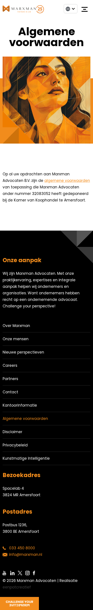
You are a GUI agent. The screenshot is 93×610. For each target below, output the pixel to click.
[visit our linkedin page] (14, 573)
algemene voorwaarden (67, 180)
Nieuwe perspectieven (23, 352)
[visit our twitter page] (21, 573)
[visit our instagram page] (29, 573)
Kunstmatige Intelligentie (26, 458)
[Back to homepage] (23, 9)
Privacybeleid (15, 445)
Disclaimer (12, 431)
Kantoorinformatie (20, 405)
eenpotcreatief (17, 587)
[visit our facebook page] (36, 573)
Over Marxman (16, 325)
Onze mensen (16, 339)
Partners (10, 378)
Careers (10, 365)
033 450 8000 (22, 548)
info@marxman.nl (25, 554)
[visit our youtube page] (6, 573)
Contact (10, 392)
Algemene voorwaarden (25, 418)
